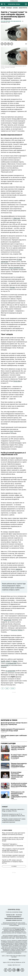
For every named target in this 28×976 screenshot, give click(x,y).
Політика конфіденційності (14, 916)
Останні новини (7, 830)
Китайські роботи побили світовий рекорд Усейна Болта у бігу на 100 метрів (19, 785)
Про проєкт (19, 914)
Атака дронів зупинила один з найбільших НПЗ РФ (14, 736)
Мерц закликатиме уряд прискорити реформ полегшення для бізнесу (13, 833)
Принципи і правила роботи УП (14, 920)
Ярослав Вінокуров (16, 21)
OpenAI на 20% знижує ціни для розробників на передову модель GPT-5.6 (12, 861)
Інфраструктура (23, 7)
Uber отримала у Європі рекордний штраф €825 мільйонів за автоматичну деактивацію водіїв (13, 850)
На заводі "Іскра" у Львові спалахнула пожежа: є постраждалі (19, 756)
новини (3, 7)
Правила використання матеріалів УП (14, 918)
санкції (7, 688)
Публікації (9, 7)
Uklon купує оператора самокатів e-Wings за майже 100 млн (13, 810)
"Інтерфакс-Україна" (19, 929)
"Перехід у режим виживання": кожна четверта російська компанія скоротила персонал (13, 820)
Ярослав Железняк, (6, 21)
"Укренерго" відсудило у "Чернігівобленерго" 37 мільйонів (12, 844)
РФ (2, 688)
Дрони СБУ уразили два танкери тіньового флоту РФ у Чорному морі (14, 723)
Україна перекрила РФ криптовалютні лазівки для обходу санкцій (13, 730)
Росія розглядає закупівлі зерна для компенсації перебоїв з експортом (19, 747)
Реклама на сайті (10, 914)
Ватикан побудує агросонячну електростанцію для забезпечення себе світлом (17, 775)
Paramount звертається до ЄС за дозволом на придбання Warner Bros (13, 815)
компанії (12, 688)
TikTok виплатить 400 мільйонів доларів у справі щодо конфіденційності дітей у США (19, 795)
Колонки (15, 7)
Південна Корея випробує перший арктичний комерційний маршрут (19, 765)
